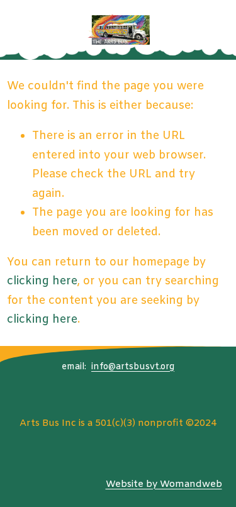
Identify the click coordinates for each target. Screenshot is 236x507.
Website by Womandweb (164, 484)
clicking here (42, 281)
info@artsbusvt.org (132, 367)
